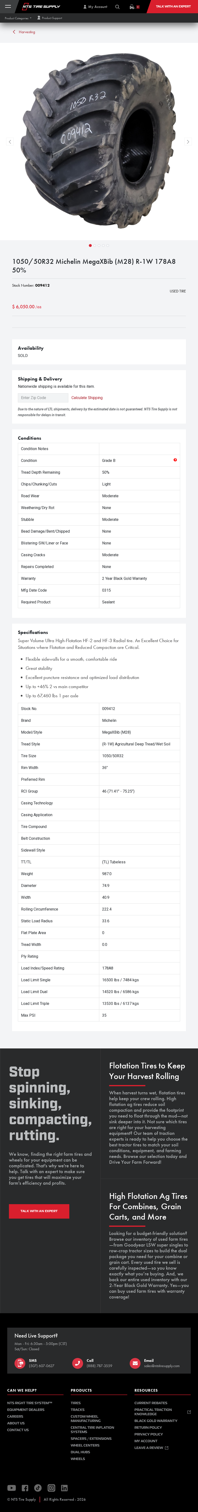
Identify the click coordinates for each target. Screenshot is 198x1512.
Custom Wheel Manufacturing (86, 1419)
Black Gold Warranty (155, 1421)
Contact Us (18, 1430)
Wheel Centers (85, 1445)
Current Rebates (150, 1403)
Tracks (78, 1410)
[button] (18, 18)
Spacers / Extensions (91, 1439)
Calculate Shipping (87, 397)
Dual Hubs (80, 1452)
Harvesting (26, 31)
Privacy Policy (148, 1434)
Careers (15, 1417)
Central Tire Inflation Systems (92, 1430)
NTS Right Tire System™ (29, 1403)
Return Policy (148, 1428)
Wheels (78, 1459)
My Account (145, 1441)
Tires (76, 1403)
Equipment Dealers (25, 1410)
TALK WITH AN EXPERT (39, 1211)
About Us (16, 1423)
